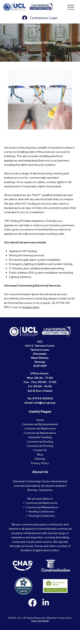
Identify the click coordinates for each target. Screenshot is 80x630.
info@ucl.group (44, 402)
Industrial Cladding (40, 437)
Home (40, 420)
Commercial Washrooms (40, 428)
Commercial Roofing (40, 441)
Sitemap (40, 458)
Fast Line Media (40, 620)
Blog (40, 454)
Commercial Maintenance (40, 433)
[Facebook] (32, 603)
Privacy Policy (40, 463)
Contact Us (40, 450)
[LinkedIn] (46, 603)
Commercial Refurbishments (40, 424)
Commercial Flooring (40, 446)
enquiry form (31, 307)
